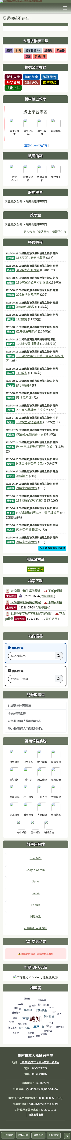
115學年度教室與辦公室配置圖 (31, 613)
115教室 (21, 373)
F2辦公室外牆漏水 (28, 529)
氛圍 (28, 56)
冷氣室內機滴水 (26, 488)
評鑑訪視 (54, 1135)
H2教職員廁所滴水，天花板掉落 (37, 512)
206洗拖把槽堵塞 (27, 294)
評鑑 (16, 1008)
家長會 (15, 1032)
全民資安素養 (17, 713)
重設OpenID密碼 (35, 145)
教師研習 (31, 82)
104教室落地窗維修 (29, 422)
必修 (51, 1007)
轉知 (35, 1018)
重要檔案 (11, 596)
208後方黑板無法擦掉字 (32, 409)
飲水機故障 (23, 385)
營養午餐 (42, 1000)
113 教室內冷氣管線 (29, 500)
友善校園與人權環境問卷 (24, 721)
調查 (15, 1018)
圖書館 (27, 998)
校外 (54, 1011)
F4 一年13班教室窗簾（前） (35, 446)
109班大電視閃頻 (27, 343)
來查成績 (50, 82)
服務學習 (49, 76)
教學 (34, 1005)
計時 (19, 50)
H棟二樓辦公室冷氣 (29, 463)
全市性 (31, 1032)
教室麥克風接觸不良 (29, 434)
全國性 (44, 1033)
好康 (51, 1022)
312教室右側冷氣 (27, 270)
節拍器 (61, 50)
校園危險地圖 (36, 1114)
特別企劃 (45, 1004)
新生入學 (13, 76)
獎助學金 (31, 76)
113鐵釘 (21, 319)
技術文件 (13, 87)
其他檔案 (60, 1026)
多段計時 (41, 56)
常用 (38, 1035)
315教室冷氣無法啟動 (30, 257)
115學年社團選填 (19, 705)
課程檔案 (12, 1027)
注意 (36, 1026)
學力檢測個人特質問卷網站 (26, 728)
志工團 (20, 1003)
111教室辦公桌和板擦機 (32, 282)
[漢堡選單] (64, 8)
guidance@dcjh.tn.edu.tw (42, 1089)
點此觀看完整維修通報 (52, 548)
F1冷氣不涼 (24, 397)
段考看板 (32, 50)
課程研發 (23, 1135)
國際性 (31, 1036)
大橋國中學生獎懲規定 (25, 590)
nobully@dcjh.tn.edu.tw (43, 1104)
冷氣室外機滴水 (26, 542)
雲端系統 (38, 1135)
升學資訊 (13, 82)
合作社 (12, 1021)
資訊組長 (48, 596)
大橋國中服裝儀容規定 (25, 602)
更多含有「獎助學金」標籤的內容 (45, 232)
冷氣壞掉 (22, 475)
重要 (25, 1018)
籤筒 (9, 50)
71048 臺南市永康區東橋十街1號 (39, 1062)
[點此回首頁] (35, 1)
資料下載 (22, 1023)
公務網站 (8, 1135)
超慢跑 (49, 50)
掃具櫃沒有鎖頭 (26, 331)
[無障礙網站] (35, 569)
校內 (59, 1013)
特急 (47, 1025)
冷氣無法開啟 (25, 306)
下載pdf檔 (54, 590)
